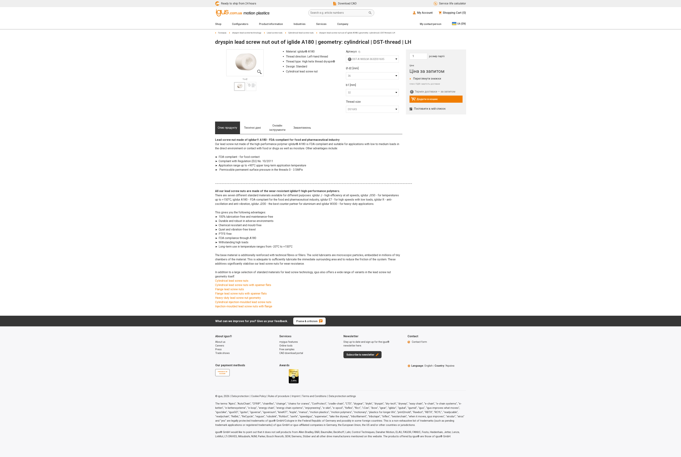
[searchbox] (338, 13)
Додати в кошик (424, 100)
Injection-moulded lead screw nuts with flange (243, 306)
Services (321, 24)
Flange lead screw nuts (229, 289)
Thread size (353, 101)
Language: (422, 365)
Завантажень (302, 127)
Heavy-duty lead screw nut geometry (238, 298)
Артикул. (351, 51)
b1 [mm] (351, 85)
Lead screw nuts (274, 33)
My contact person (430, 24)
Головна (222, 33)
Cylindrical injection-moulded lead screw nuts (243, 302)
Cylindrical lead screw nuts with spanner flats (243, 285)
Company (342, 24)
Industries (300, 24)
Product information (271, 24)
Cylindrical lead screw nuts (301, 33)
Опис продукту (227, 127)
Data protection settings (342, 396)
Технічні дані (252, 127)
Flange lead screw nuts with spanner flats (241, 293)
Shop (218, 24)
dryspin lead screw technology (246, 33)
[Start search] (370, 13)
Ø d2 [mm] (352, 68)
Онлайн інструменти (277, 128)
